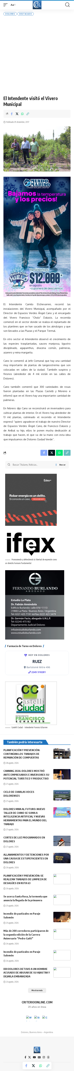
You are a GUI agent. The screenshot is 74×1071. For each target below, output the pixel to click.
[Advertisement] (37, 55)
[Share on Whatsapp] (22, 114)
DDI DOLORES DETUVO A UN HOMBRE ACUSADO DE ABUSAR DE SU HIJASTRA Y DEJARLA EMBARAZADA (26, 972)
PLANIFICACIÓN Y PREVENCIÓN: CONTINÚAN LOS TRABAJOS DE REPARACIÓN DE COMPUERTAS (21, 753)
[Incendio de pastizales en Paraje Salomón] (62, 917)
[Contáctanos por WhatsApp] (29, 1018)
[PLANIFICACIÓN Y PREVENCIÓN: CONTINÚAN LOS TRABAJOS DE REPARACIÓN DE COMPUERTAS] (62, 753)
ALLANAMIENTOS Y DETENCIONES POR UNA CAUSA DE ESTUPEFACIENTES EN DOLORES (26, 858)
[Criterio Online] (37, 5)
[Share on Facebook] (11, 114)
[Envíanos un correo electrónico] (45, 1018)
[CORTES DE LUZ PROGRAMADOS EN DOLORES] (62, 841)
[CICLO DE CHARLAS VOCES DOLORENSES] (62, 795)
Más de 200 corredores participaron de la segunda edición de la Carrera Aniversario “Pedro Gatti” (26, 934)
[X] (29, 1057)
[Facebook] (25, 1057)
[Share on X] (17, 114)
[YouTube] (34, 1057)
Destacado (25, 14)
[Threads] (48, 1057)
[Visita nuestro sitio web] (37, 1018)
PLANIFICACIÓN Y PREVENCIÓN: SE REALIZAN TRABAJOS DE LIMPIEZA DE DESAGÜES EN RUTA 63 (25, 879)
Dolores (10, 14)
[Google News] (39, 1057)
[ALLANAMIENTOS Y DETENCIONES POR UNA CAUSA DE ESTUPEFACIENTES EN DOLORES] (62, 858)
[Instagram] (44, 1057)
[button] (6, 5)
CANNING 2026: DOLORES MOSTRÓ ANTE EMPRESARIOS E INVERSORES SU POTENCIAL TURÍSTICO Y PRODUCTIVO (26, 774)
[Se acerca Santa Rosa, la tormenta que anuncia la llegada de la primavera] (62, 900)
